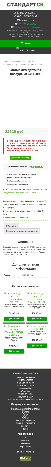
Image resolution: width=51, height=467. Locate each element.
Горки (25, 414)
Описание (11, 226)
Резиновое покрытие (25, 423)
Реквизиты (25, 441)
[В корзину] (14, 319)
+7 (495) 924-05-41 (25, 13)
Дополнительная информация (22, 231)
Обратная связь (25, 394)
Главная (6, 62)
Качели (25, 411)
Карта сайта (25, 447)
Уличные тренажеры (25, 420)
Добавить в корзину (20, 157)
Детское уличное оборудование (25, 408)
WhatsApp (25, 391)
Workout (25, 417)
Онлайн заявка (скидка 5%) (15, 217)
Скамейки (25, 426)
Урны (25, 429)
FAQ (25, 438)
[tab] (11, 225)
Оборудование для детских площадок (19, 193)
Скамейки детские (38, 189)
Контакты (25, 444)
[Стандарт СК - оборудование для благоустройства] (25, 5)
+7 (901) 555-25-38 (25, 16)
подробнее (37, 166)
